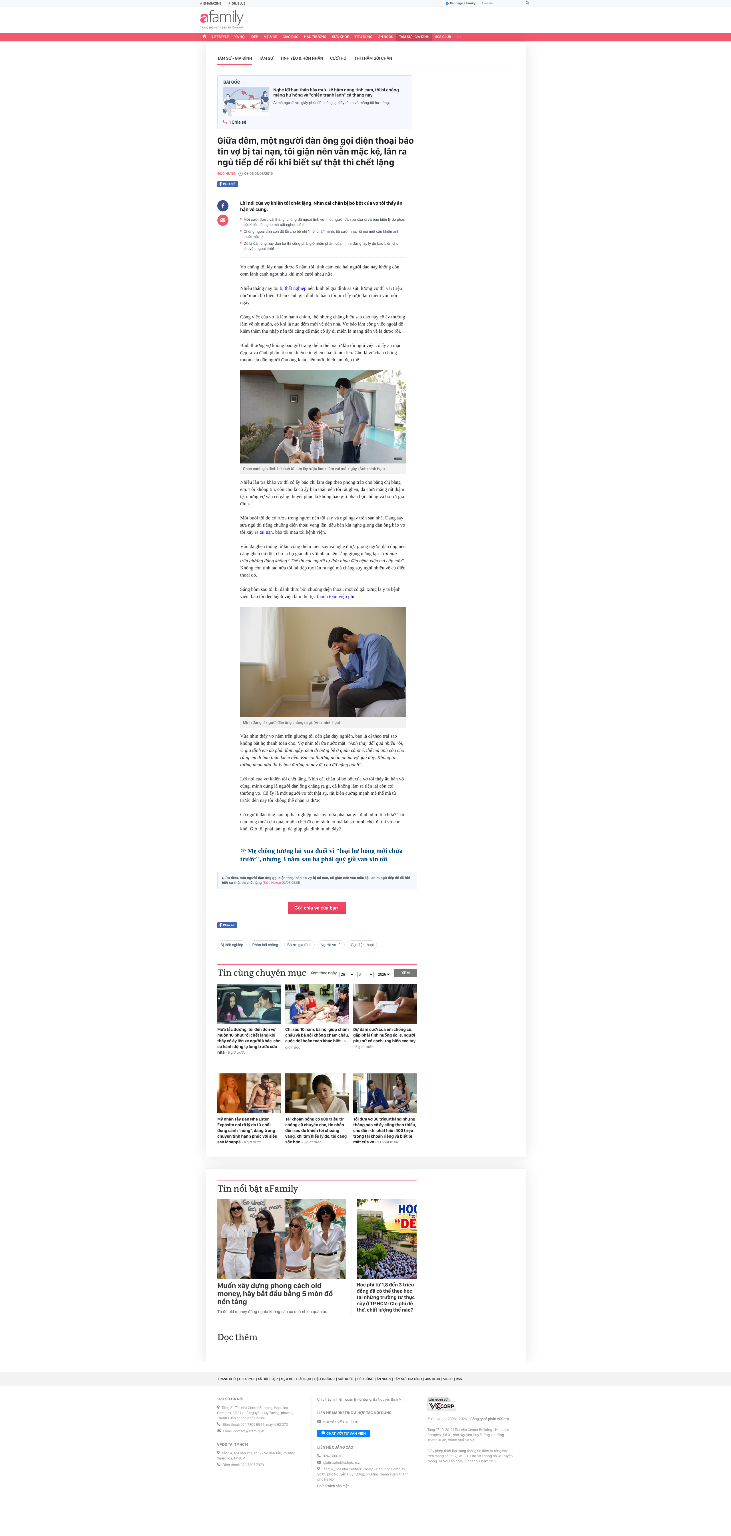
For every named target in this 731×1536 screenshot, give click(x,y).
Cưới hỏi (339, 58)
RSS (459, 1379)
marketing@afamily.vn (340, 1421)
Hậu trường (315, 37)
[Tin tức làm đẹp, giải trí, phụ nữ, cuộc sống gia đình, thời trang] (222, 20)
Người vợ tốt (331, 945)
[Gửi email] (222, 220)
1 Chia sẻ (237, 122)
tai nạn (266, 532)
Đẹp (254, 37)
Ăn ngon (385, 37)
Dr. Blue (238, 3)
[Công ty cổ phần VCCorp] (441, 1404)
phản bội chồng (265, 945)
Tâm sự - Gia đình (414, 37)
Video (448, 1379)
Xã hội (240, 37)
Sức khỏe (340, 37)
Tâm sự (266, 58)
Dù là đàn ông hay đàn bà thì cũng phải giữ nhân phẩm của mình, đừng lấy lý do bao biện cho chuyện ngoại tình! (321, 246)
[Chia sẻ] (222, 206)
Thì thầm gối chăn (373, 58)
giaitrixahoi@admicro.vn (342, 1463)
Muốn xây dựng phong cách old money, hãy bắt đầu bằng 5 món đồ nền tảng (275, 1294)
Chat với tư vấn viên (346, 1433)
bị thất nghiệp (293, 288)
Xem (405, 972)
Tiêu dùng (364, 37)
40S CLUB (443, 37)
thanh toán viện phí (335, 596)
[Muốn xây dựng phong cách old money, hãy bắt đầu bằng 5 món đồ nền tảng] (281, 1239)
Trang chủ (227, 1379)
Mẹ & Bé (270, 37)
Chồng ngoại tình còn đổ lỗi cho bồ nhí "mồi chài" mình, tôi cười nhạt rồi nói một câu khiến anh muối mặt (321, 234)
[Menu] (459, 37)
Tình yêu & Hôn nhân (301, 58)
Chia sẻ (229, 184)
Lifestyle (220, 37)
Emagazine (212, 3)
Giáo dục (291, 37)
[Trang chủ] (204, 37)
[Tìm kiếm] (527, 3)
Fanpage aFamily (462, 3)
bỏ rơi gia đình (299, 945)
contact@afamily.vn (248, 1431)
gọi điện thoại (362, 945)
